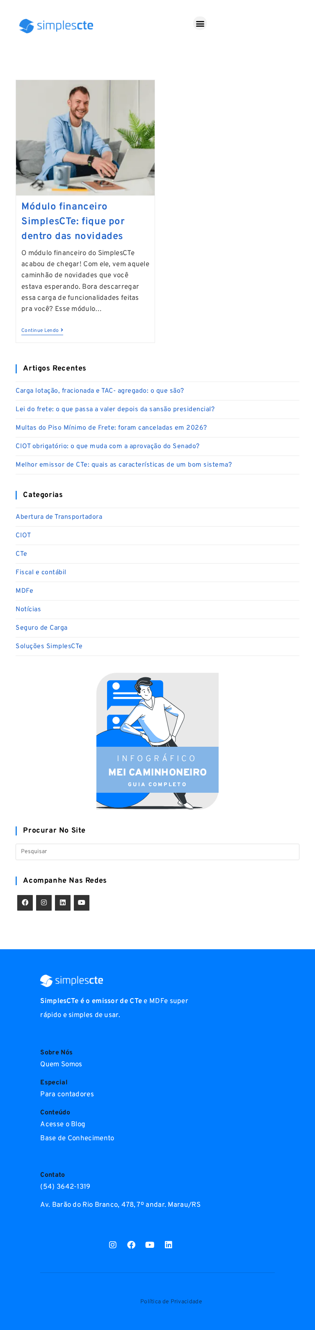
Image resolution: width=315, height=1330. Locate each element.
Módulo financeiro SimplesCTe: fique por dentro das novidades (73, 222)
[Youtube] (81, 903)
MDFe (24, 591)
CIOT (23, 536)
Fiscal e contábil (41, 572)
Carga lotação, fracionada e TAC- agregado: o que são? (100, 391)
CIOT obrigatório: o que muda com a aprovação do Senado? (108, 446)
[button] (200, 23)
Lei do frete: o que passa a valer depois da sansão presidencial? (115, 409)
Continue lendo (42, 331)
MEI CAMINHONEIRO (157, 773)
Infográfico (157, 759)
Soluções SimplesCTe (49, 646)
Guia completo (157, 785)
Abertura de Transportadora (59, 517)
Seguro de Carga (42, 628)
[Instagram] (44, 903)
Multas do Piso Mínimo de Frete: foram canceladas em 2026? (111, 428)
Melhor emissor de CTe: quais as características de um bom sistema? (124, 465)
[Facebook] (25, 903)
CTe (21, 554)
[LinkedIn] (63, 903)
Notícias (28, 609)
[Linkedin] (168, 1245)
